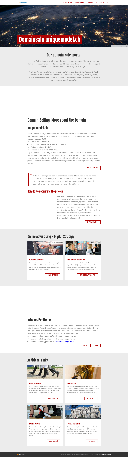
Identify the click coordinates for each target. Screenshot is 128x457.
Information (100, 2)
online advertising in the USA (65, 342)
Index (109, 454)
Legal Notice (105, 454)
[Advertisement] (64, 104)
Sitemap (95, 345)
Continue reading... (92, 222)
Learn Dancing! (53, 441)
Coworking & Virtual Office (87, 275)
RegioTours (92, 441)
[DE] (108, 2)
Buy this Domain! (92, 168)
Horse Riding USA (53, 398)
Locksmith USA (91, 398)
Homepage (85, 345)
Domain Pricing (67, 2)
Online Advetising (53, 275)
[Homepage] (29, 2)
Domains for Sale (79, 2)
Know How (90, 2)
